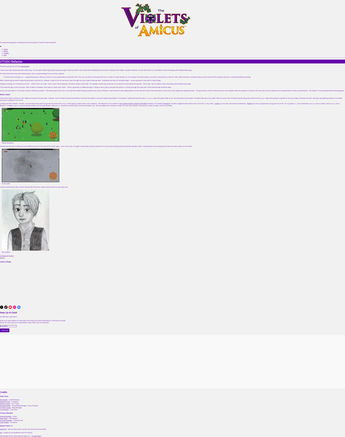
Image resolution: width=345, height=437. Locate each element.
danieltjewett (25, 66)
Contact (6, 53)
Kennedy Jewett (5, 406)
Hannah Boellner (6, 416)
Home (6, 49)
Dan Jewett (3, 400)
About (6, 51)
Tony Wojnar (4, 410)
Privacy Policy (36, 436)
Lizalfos (217, 104)
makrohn (3, 429)
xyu (1, 433)
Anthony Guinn (5, 404)
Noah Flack (3, 418)
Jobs (5, 55)
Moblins (249, 104)
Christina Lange (5, 408)
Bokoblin (166, 104)
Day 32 (2, 258)
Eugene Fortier (5, 402)
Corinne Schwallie (6, 420)
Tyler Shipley (4, 422)
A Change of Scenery (7, 256)
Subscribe (4, 330)
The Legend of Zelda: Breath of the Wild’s (133, 104)
